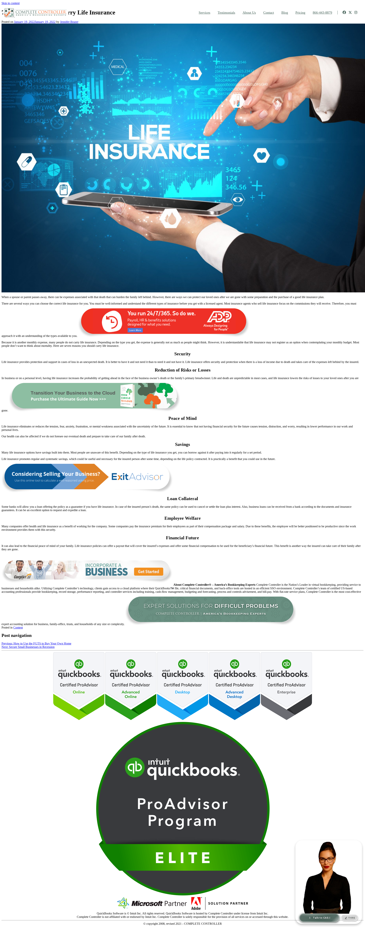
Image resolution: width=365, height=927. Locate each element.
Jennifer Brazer (69, 21)
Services (204, 12)
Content (18, 627)
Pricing (300, 12)
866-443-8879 (322, 12)
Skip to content (11, 3)
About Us (249, 12)
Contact (268, 12)
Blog (284, 12)
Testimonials (226, 12)
